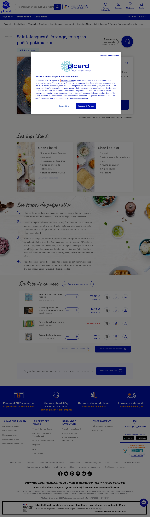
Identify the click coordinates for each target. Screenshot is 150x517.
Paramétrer (64, 106)
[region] (76, 83)
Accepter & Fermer (86, 106)
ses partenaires (67, 81)
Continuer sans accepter (109, 55)
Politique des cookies (79, 98)
